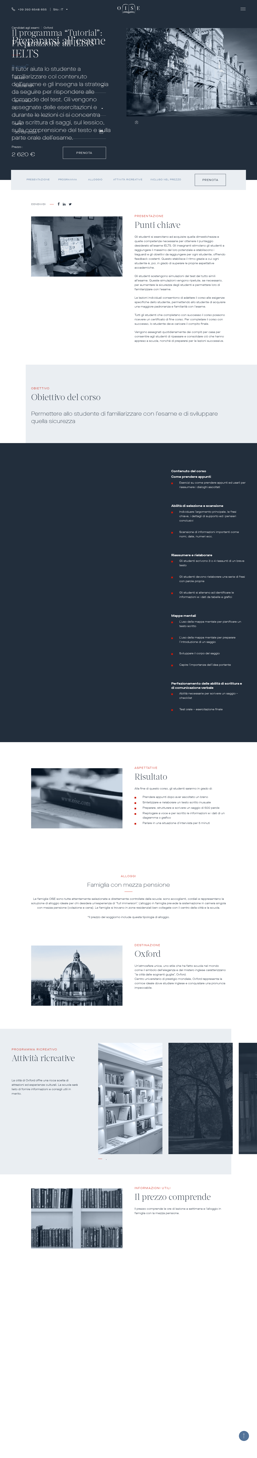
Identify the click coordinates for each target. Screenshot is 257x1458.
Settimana (23, 101)
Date (18, 124)
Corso (20, 78)
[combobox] (59, 86)
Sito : (58, 9)
